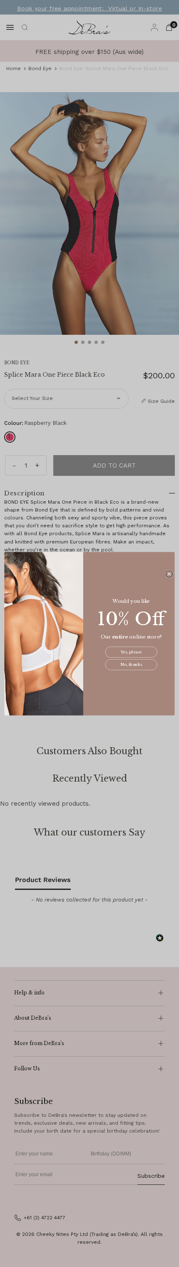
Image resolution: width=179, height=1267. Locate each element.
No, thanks (131, 664)
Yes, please (131, 652)
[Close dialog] (169, 573)
